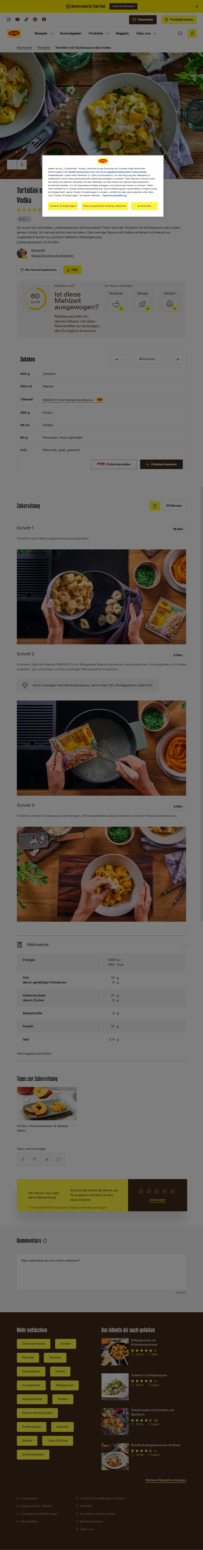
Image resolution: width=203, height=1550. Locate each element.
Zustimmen (144, 206)
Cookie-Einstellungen (63, 206)
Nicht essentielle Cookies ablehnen (104, 206)
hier (124, 192)
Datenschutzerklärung (114, 195)
